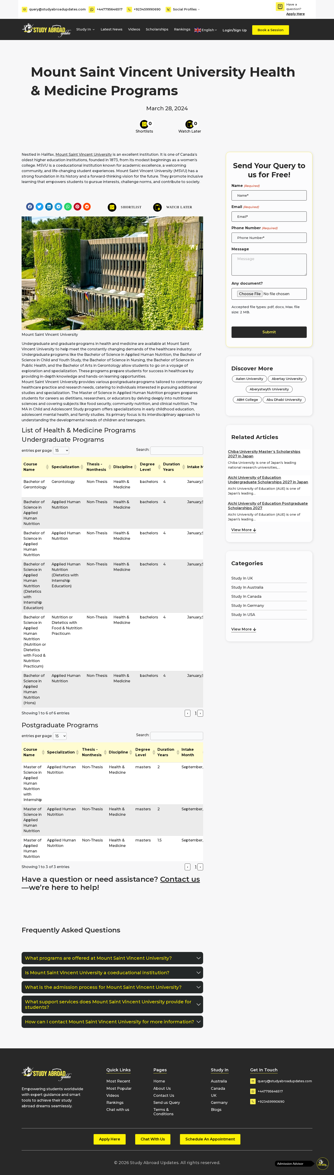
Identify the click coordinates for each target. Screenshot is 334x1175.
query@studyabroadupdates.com (57, 9)
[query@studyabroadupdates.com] (24, 9)
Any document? (247, 283)
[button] (30, 207)
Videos (134, 29)
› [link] (200, 713)
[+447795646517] (92, 9)
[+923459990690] (129, 9)
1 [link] (196, 713)
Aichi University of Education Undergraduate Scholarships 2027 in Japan (268, 479)
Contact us (180, 879)
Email (245, 207)
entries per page (37, 450)
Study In (83, 29)
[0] (144, 124)
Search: (142, 449)
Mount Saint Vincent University (83, 154)
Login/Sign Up (235, 30)
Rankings (182, 29)
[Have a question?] (280, 7)
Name (245, 185)
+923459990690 (147, 9)
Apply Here (295, 14)
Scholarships (157, 29)
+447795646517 (109, 9)
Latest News (111, 29)
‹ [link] (187, 713)
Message (240, 249)
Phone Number (254, 228)
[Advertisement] (269, 666)
